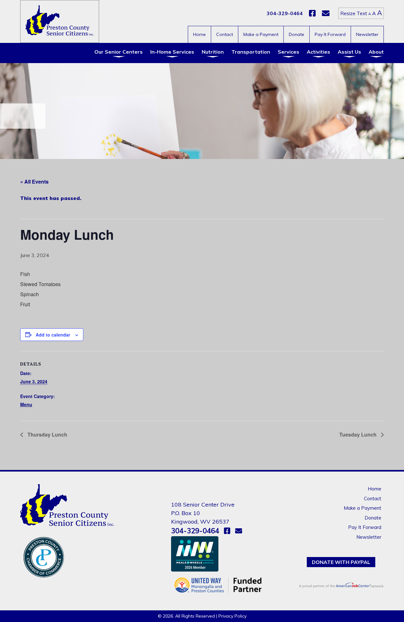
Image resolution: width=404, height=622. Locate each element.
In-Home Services (172, 52)
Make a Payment (260, 34)
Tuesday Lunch (358, 434)
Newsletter (367, 34)
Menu (26, 404)
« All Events (34, 181)
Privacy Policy (232, 616)
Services (288, 52)
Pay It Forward (330, 34)
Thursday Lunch (46, 434)
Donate (296, 34)
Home (199, 34)
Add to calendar (53, 335)
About (376, 52)
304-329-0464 (285, 13)
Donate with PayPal (341, 562)
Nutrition (213, 52)
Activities (318, 52)
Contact (224, 34)
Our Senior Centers (118, 52)
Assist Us (349, 52)
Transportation (250, 52)
